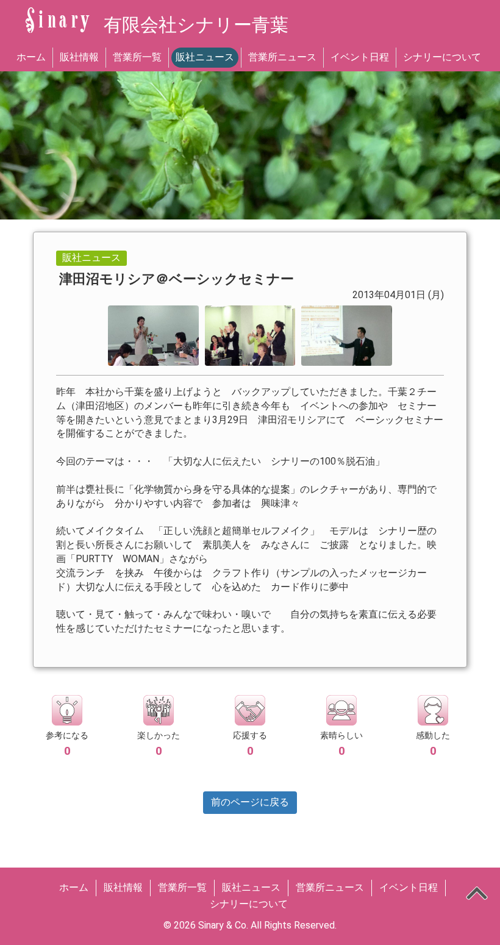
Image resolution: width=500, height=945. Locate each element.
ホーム (31, 57)
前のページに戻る (250, 802)
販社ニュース (205, 57)
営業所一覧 (137, 57)
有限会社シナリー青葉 (196, 24)
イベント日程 (359, 57)
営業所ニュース (282, 57)
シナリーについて (442, 57)
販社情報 (79, 57)
